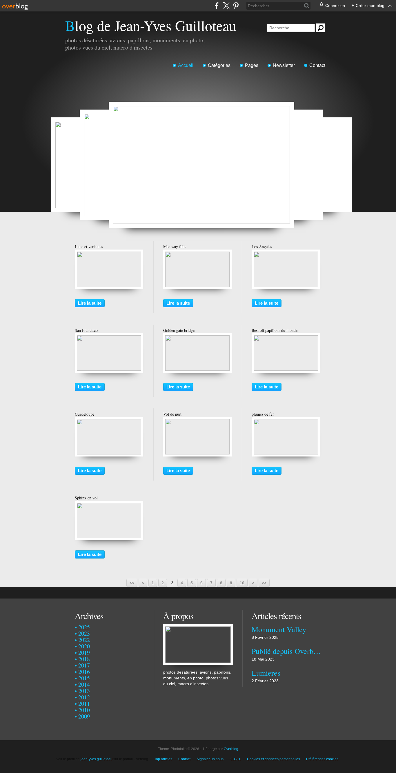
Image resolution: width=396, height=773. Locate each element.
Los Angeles (262, 246)
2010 (84, 710)
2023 (84, 633)
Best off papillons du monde (274, 330)
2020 (84, 646)
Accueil (185, 65)
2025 (84, 627)
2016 (84, 672)
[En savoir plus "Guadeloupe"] (109, 422)
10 (242, 583)
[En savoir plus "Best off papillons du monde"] (286, 338)
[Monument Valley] (201, 164)
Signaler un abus (210, 759)
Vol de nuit (172, 414)
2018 (84, 659)
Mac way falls (174, 246)
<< (132, 583)
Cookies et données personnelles (273, 759)
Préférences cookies (322, 759)
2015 (84, 678)
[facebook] (216, 5)
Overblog (231, 749)
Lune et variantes (89, 246)
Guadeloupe (84, 414)
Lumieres (266, 673)
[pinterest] (235, 5)
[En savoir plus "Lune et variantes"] (109, 254)
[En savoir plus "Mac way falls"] (197, 254)
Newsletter (284, 65)
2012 (84, 697)
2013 (84, 691)
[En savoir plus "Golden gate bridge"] (197, 338)
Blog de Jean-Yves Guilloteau (150, 25)
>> (264, 583)
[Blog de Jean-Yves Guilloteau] (198, 627)
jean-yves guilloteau (96, 759)
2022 (84, 640)
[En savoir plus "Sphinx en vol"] (109, 505)
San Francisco (86, 330)
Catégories (219, 65)
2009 (84, 716)
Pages (251, 65)
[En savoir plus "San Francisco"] (109, 338)
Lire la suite (89, 303)
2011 (84, 703)
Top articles (163, 759)
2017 (84, 665)
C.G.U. (235, 759)
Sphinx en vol (86, 498)
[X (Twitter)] (226, 5)
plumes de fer (263, 414)
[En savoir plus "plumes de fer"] (286, 422)
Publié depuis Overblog (286, 651)
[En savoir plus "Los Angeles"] (286, 254)
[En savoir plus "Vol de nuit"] (197, 422)
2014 (84, 684)
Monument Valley (279, 629)
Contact (317, 65)
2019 (84, 652)
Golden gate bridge (179, 330)
